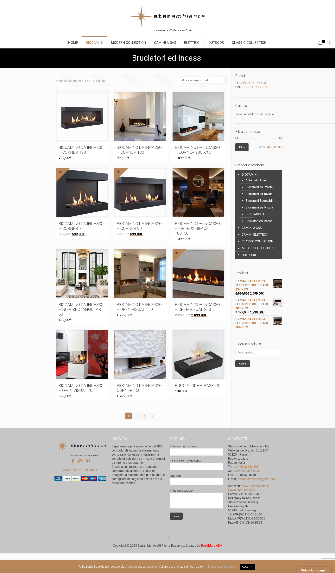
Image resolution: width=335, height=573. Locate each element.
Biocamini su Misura (259, 207)
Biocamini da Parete (259, 187)
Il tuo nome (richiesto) (184, 446)
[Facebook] (72, 461)
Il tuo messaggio (181, 490)
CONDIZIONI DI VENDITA (80, 470)
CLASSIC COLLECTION (257, 241)
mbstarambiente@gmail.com (257, 479)
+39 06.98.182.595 (253, 83)
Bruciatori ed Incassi (259, 221)
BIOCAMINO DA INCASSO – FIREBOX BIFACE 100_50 (197, 228)
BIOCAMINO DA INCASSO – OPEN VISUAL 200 (197, 307)
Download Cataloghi (241, 490)
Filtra (242, 147)
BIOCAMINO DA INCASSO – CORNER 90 (139, 226)
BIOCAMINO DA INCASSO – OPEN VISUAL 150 (139, 307)
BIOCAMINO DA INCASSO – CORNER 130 (139, 150)
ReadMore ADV (211, 545)
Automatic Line (256, 180)
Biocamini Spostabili (259, 200)
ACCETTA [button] (247, 566)
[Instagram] (80, 461)
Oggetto (175, 476)
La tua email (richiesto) (185, 461)
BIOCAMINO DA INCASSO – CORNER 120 (81, 150)
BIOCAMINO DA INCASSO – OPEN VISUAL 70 (81, 388)
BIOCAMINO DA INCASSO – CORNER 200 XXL (197, 150)
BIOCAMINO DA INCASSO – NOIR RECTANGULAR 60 (81, 309)
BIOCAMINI (249, 174)
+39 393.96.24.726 (254, 87)
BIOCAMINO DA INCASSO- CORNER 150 (140, 388)
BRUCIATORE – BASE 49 (197, 385)
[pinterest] (88, 461)
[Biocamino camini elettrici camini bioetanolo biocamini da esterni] (167, 18)
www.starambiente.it (255, 486)
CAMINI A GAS (252, 228)
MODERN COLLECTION (258, 248)
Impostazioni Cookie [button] (221, 566)
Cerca (242, 363)
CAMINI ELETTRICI (255, 234)
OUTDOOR (249, 255)
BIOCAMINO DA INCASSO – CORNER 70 (81, 226)
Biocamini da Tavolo (259, 194)
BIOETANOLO (255, 214)
